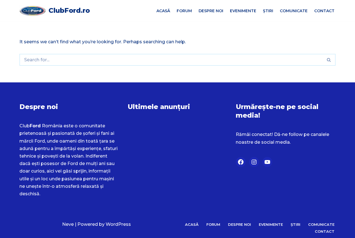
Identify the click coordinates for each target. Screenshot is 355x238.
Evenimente (243, 10)
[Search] (329, 60)
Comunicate (294, 10)
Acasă (163, 10)
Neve (68, 224)
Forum (184, 10)
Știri (268, 10)
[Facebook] (241, 162)
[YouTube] (267, 162)
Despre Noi (211, 10)
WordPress (118, 224)
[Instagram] (254, 162)
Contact (324, 10)
